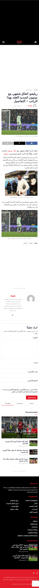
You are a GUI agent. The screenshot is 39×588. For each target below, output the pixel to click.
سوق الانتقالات (28, 90)
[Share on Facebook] (32, 143)
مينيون (25, 243)
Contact (35, 527)
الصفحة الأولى (33, 512)
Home (36, 90)
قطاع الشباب (14, 506)
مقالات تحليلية (14, 509)
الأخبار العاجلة (33, 506)
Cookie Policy (33, 533)
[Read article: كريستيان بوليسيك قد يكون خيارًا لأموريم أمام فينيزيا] (34, 452)
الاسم (35, 363)
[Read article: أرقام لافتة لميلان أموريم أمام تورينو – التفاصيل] (34, 443)
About (35, 521)
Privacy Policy (33, 530)
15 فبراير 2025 (18, 106)
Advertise (34, 524)
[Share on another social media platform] (7, 143)
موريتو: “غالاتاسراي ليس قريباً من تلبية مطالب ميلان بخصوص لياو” (21, 432)
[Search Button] (3, 42)
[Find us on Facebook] (37, 573)
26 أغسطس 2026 (31, 436)
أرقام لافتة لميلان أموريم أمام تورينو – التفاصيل (20, 557)
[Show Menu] (35, 42)
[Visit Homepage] (19, 42)
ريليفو (6, 153)
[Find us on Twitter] (34, 573)
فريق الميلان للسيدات (12, 503)
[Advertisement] (19, 19)
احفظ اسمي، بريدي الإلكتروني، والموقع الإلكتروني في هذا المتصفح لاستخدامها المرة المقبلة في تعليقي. (21, 391)
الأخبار (36, 503)
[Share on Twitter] (19, 143)
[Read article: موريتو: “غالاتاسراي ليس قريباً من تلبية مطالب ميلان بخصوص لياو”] (33, 547)
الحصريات (35, 509)
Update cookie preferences (28, 536)
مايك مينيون (12, 150)
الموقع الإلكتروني (33, 380)
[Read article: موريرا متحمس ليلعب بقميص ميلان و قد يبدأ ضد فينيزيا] (34, 461)
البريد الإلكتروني (32, 372)
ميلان (31, 243)
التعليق (35, 338)
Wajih (30, 106)
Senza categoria (32, 500)
